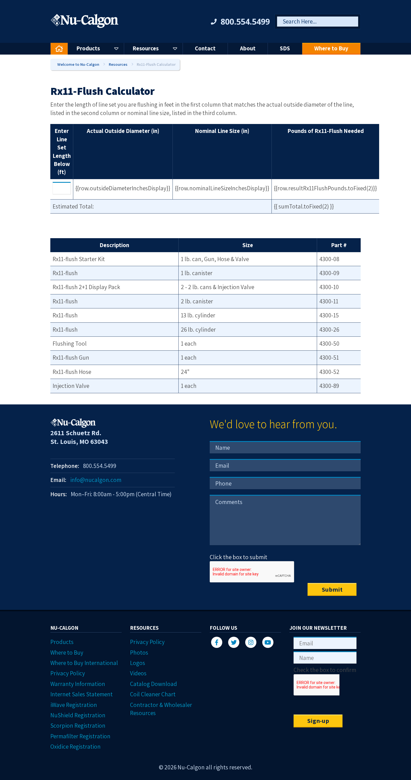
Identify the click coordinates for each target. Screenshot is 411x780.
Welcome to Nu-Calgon (78, 64)
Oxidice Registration (75, 746)
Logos (137, 663)
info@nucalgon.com (95, 480)
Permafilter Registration (80, 736)
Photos (139, 652)
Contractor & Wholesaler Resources (161, 709)
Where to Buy (66, 652)
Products (62, 642)
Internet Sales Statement (81, 694)
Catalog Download (153, 684)
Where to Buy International (84, 663)
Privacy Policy (67, 673)
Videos (138, 673)
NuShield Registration (77, 715)
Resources (118, 64)
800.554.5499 (245, 21)
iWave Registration (73, 705)
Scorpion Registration (77, 725)
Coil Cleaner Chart (153, 694)
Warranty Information (77, 684)
